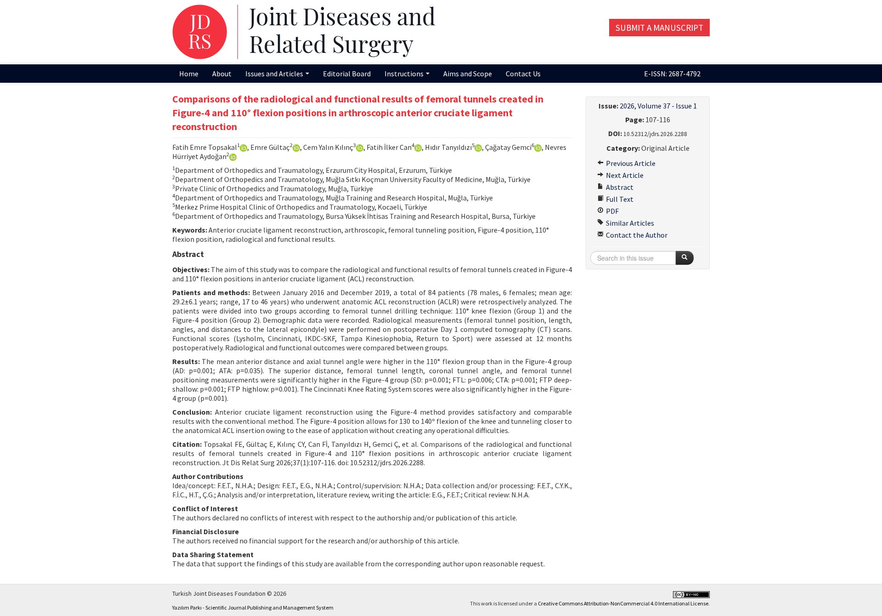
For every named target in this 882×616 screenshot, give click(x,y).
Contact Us (523, 73)
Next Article (624, 175)
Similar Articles (629, 223)
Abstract (619, 187)
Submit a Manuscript (659, 27)
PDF (612, 211)
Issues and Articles (275, 73)
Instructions (404, 73)
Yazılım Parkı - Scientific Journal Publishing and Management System (253, 607)
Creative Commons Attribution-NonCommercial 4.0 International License (623, 603)
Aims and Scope (467, 73)
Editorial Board (347, 73)
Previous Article (630, 163)
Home (188, 73)
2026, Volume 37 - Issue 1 (658, 105)
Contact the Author (636, 235)
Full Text (619, 199)
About (222, 73)
